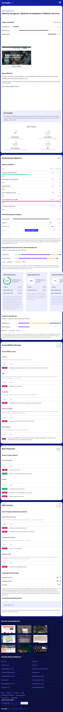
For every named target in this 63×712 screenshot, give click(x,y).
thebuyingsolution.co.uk (8, 683)
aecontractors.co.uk (38, 683)
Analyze (24, 703)
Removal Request (20, 695)
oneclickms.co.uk (8, 11)
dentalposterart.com (38, 676)
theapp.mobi (35, 672)
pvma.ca (3, 661)
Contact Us (16, 693)
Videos (3, 693)
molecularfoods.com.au (7, 676)
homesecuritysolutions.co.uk (40, 668)
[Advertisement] (31, 41)
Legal (22, 693)
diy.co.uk (34, 665)
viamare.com (4, 680)
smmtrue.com (5, 665)
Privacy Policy (5, 697)
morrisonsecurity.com (38, 680)
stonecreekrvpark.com (38, 687)
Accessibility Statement (7, 695)
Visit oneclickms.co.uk (10, 86)
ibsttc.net (35, 661)
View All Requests (31, 230)
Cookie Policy (14, 697)
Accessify (7, 3)
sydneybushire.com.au (7, 668)
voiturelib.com (5, 687)
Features (9, 693)
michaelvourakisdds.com (8, 672)
